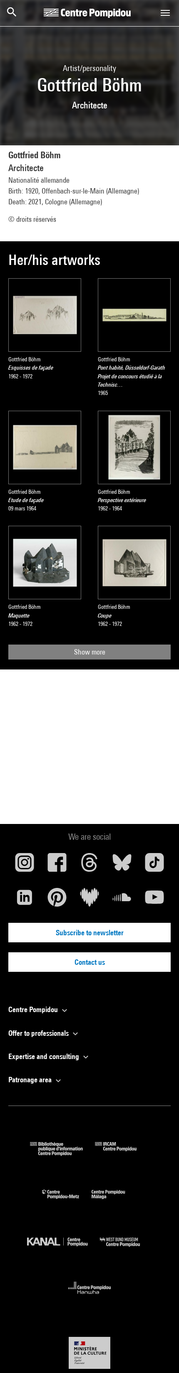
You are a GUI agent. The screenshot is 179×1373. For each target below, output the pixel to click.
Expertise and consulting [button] (44, 1056)
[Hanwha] (89, 1296)
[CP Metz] (67, 1200)
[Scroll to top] (159, 1353)
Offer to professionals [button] (39, 1033)
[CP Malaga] (114, 1200)
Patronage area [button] (30, 1079)
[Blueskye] (122, 865)
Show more (89, 651)
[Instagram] (24, 865)
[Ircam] (122, 1153)
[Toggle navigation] (165, 13)
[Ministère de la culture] (89, 1353)
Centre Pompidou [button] (34, 1009)
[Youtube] (154, 900)
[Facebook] (57, 865)
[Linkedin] (24, 900)
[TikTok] (154, 865)
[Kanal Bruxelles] (63, 1248)
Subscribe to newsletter (90, 932)
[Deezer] (89, 900)
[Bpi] (62, 1153)
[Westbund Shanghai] (126, 1248)
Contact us (90, 962)
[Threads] (89, 865)
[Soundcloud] (122, 900)
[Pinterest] (57, 900)
